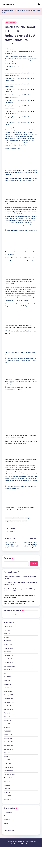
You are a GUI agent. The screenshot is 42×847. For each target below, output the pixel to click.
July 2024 (7, 716)
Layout (8, 521)
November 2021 (9, 771)
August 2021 (8, 778)
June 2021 (7, 785)
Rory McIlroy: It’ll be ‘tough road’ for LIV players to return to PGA (20, 590)
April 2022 (7, 763)
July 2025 (7, 673)
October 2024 (8, 706)
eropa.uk (8, 4)
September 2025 (9, 666)
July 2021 (7, 781)
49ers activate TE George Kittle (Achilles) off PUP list (20, 577)
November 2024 (9, 702)
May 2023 (7, 727)
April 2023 (7, 731)
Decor (16, 518)
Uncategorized (9, 830)
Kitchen (6, 823)
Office (6, 827)
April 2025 (7, 684)
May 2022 (7, 760)
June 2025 (7, 677)
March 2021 (7, 796)
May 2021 (7, 789)
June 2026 (7, 634)
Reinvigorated (16, 521)
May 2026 (7, 637)
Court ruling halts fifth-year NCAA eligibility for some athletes (20, 583)
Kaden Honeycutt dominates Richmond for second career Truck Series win (19, 602)
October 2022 (8, 749)
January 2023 (8, 738)
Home (4, 10)
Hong (22, 518)
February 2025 (8, 691)
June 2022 (7, 756)
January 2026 (8, 652)
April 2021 (7, 792)
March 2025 (8, 688)
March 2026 (8, 644)
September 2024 (9, 709)
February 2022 (8, 767)
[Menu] (39, 4)
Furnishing (7, 819)
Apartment (8, 518)
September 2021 (9, 774)
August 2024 (8, 713)
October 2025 (8, 662)
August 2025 (8, 670)
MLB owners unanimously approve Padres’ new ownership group (20, 596)
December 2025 (9, 655)
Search (7, 558)
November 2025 (9, 659)
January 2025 (8, 695)
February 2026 (8, 648)
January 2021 (8, 799)
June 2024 (7, 720)
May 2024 (7, 724)
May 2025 (7, 680)
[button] (21, 158)
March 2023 (8, 734)
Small (24, 521)
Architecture (8, 816)
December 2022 (9, 742)
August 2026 (8, 626)
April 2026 (7, 641)
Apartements (11, 22)
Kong (27, 518)
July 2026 (7, 630)
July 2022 (7, 752)
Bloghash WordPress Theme (21, 844)
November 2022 (9, 745)
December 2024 (9, 698)
